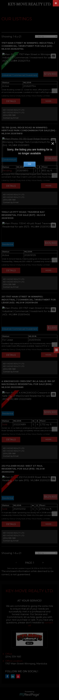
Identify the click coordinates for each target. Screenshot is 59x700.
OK (29, 164)
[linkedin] (13, 676)
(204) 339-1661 (9, 115)
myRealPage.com (29, 695)
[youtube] (19, 676)
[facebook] (8, 676)
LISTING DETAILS (11, 101)
